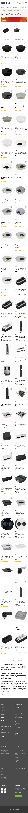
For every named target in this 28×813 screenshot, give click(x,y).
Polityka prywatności (19, 750)
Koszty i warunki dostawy (20, 753)
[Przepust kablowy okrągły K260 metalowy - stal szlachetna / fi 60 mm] (20, 166)
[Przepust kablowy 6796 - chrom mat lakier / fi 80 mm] (7, 546)
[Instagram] (5, 789)
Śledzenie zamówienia (5, 748)
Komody (3, 717)
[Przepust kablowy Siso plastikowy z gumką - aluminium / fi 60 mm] (20, 235)
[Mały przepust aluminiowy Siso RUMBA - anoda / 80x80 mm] (7, 415)
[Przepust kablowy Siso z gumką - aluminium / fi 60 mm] (20, 259)
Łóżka (2, 729)
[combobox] (21, 39)
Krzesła (2, 720)
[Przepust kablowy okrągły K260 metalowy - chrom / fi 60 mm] (7, 190)
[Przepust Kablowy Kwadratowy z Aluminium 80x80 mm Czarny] (7, 436)
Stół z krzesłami (18, 726)
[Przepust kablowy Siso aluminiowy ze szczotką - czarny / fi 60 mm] (7, 71)
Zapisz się (18, 795)
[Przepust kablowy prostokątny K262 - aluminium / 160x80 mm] (7, 457)
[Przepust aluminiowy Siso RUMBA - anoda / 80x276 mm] (20, 436)
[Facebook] (2, 789)
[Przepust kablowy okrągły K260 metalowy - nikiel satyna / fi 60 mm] (7, 259)
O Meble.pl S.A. (4, 772)
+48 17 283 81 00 (20, 768)
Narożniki (17, 707)
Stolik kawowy (18, 727)
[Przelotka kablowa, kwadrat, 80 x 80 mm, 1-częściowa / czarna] (20, 479)
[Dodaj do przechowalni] (11, 43)
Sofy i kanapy (18, 713)
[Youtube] (5, 791)
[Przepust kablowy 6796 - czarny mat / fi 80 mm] (7, 570)
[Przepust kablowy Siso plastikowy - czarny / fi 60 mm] (7, 48)
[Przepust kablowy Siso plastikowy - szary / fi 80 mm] (7, 119)
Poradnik (16, 758)
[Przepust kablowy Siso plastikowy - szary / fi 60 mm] (20, 95)
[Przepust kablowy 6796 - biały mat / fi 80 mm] (20, 546)
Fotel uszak (3, 710)
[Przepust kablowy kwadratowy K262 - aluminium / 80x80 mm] (20, 502)
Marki (2, 775)
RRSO (24, 294)
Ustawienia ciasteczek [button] (5, 753)
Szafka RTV (17, 729)
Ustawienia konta (4, 751)
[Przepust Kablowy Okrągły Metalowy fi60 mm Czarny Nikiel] (20, 71)
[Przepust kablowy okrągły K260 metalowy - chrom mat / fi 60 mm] (7, 235)
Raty (16, 756)
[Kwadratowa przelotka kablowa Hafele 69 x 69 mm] (20, 615)
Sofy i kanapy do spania (20, 716)
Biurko (2, 704)
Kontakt (2, 768)
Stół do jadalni (18, 723)
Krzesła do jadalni (4, 722)
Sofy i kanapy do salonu (20, 714)
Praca (2, 771)
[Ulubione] (20, 3)
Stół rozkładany (18, 724)
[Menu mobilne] (26, 3)
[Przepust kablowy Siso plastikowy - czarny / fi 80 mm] (20, 48)
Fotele (2, 707)
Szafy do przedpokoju (19, 734)
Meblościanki (18, 704)
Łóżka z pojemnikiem (5, 732)
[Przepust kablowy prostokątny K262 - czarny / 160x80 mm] (20, 457)
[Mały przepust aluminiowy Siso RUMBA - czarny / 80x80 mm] (7, 502)
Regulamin (17, 748)
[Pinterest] (2, 791)
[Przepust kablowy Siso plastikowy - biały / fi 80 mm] (20, 119)
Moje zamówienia (4, 750)
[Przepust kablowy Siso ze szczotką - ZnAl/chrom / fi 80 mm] (20, 211)
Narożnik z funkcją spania (20, 708)
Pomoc (16, 754)
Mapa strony (3, 777)
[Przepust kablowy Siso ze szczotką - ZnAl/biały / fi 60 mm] (7, 166)
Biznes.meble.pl (4, 778)
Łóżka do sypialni (4, 730)
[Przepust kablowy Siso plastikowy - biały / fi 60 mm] (7, 142)
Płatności (16, 757)
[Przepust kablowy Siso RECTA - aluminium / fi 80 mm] (20, 415)
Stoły (16, 721)
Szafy (16, 733)
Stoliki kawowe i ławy (6, 726)
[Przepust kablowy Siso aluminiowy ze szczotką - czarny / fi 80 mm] (7, 95)
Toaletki (17, 739)
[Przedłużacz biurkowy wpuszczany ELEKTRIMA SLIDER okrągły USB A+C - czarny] (7, 615)
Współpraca (3, 770)
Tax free (16, 761)
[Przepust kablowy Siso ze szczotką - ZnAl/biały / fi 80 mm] (20, 142)
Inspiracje (17, 760)
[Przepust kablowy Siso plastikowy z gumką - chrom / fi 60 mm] (7, 211)
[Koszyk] (23, 3)
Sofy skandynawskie (19, 717)
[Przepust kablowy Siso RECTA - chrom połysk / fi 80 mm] (20, 393)
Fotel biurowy (3, 708)
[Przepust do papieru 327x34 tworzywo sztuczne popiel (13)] (7, 591)
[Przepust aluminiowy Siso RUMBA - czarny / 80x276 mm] (7, 479)
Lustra (2, 736)
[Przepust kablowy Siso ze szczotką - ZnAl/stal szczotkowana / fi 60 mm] (20, 190)
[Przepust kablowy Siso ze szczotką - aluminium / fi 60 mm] (7, 280)
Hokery (2, 714)
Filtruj (7, 39)
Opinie (2, 774)
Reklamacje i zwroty (19, 751)
